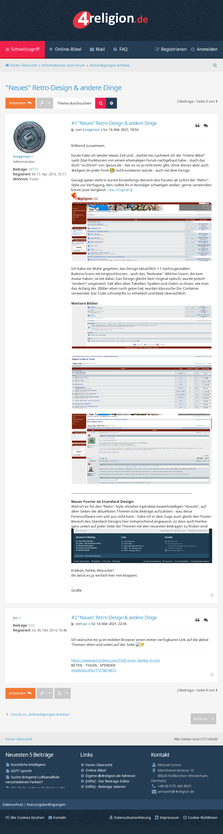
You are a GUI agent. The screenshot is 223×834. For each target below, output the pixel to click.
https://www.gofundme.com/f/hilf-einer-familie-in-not (115, 660)
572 (31, 625)
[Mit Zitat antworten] (197, 125)
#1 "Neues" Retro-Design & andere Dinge (114, 123)
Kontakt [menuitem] (59, 817)
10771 (33, 169)
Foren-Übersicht (18, 739)
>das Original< (119, 189)
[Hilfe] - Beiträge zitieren (106, 786)
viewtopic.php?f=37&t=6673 (93, 670)
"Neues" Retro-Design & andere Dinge (63, 87)
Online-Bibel (96, 770)
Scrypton (21, 156)
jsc (15, 617)
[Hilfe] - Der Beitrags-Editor (108, 781)
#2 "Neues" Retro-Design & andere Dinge (114, 617)
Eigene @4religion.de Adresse (110, 775)
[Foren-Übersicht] (111, 20)
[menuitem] (65, 50)
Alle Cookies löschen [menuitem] (27, 817)
